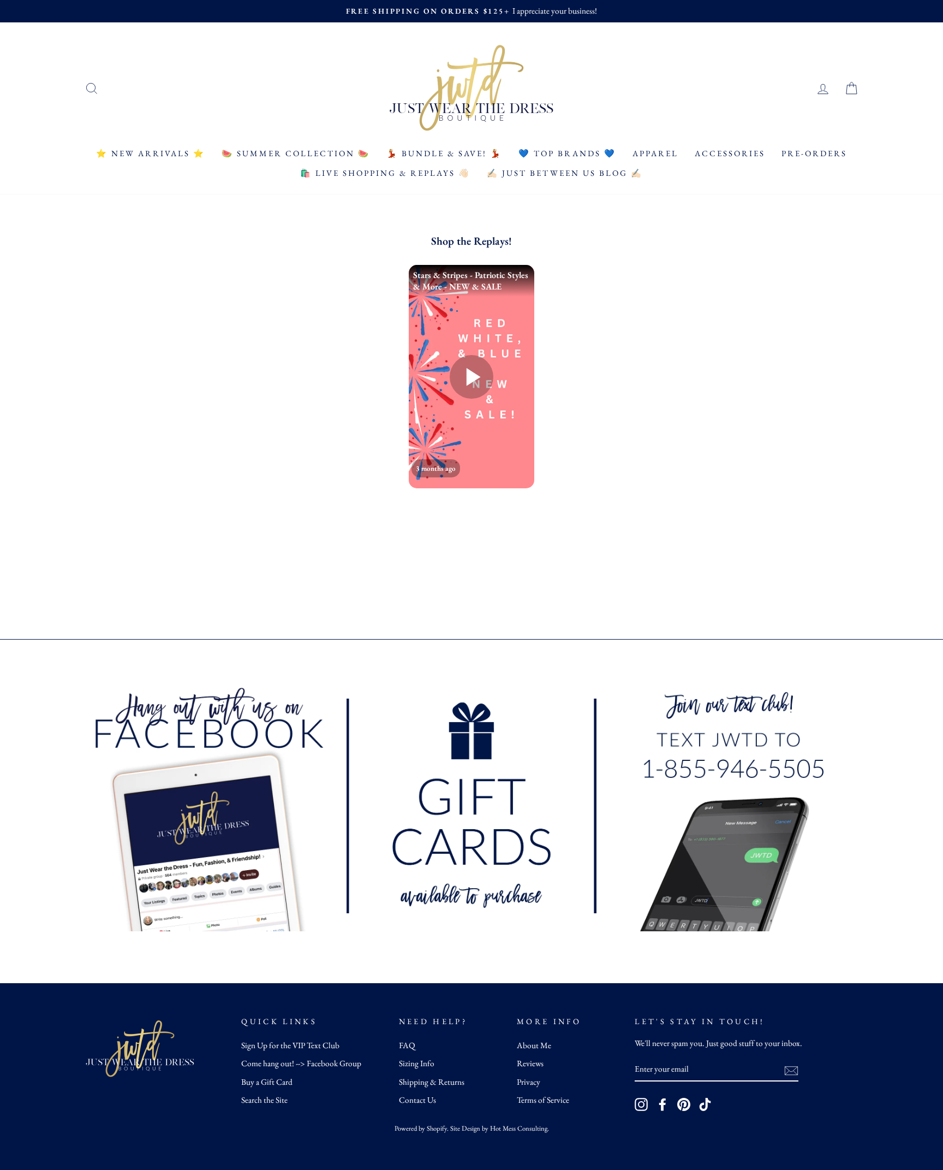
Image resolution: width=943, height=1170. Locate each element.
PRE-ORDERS (814, 153)
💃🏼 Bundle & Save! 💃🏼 (444, 153)
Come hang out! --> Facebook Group (301, 1063)
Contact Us (417, 1100)
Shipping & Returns (431, 1082)
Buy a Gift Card (267, 1082)
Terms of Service (543, 1100)
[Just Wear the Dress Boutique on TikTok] (705, 1104)
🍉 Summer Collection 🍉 (296, 153)
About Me (534, 1045)
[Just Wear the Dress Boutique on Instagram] (641, 1104)
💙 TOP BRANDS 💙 (567, 153)
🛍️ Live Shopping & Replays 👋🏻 (385, 173)
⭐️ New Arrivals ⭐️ (150, 153)
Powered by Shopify (421, 1128)
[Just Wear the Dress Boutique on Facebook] (662, 1104)
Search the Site (264, 1100)
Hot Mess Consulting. (519, 1128)
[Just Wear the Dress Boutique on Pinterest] (683, 1104)
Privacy (528, 1082)
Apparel (655, 153)
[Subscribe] (791, 1069)
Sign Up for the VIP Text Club (290, 1045)
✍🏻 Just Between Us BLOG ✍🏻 (565, 173)
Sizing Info (416, 1063)
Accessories (730, 153)
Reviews (530, 1063)
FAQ (407, 1045)
